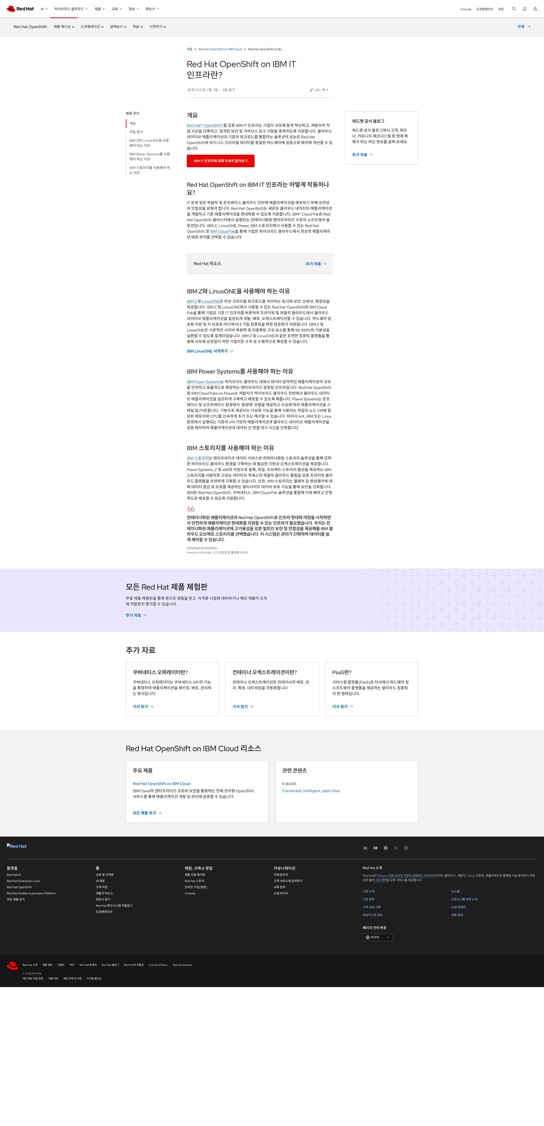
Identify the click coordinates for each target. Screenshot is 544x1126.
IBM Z (192, 301)
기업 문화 (368, 899)
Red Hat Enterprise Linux (23, 881)
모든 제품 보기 (144, 813)
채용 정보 (457, 915)
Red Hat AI (14, 875)
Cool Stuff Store (158, 965)
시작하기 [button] (155, 26)
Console (465, 9)
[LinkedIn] (365, 849)
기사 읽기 (140, 706)
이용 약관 (53, 978)
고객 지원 (102, 887)
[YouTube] (375, 849)
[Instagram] (406, 849)
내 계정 (100, 881)
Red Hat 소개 (30, 965)
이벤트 (61, 965)
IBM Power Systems (203, 381)
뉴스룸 (455, 891)
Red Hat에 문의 (88, 965)
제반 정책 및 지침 (72, 978)
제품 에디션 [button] (62, 26)
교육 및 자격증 (105, 875)
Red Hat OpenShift (30, 26)
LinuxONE (211, 301)
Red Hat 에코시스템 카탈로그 (114, 906)
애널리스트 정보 (373, 915)
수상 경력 (381, 880)
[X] (395, 849)
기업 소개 (368, 891)
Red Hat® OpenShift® (205, 125)
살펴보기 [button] (116, 26)
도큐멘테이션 (484, 9)
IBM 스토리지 (198, 458)
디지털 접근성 (94, 978)
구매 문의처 (281, 875)
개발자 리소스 (104, 893)
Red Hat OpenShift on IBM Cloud (220, 49)
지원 (501, 9)
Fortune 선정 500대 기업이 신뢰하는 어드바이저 (407, 876)
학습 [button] (136, 26)
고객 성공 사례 (372, 907)
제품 (190, 49)
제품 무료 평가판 (195, 875)
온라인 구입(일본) (196, 887)
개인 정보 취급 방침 (33, 978)
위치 (72, 965)
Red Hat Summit (182, 965)
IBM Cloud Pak (222, 231)
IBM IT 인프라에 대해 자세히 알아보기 (221, 161)
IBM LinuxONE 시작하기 (207, 351)
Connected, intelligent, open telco (311, 790)
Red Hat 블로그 (110, 965)
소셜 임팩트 (458, 907)
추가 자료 (313, 263)
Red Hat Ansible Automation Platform (31, 893)
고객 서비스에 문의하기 (288, 881)
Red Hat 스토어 (194, 881)
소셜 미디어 (281, 893)
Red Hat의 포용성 (134, 965)
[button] (319, 90)
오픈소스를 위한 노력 (464, 899)
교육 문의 (279, 887)
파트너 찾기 (103, 899)
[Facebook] (385, 849)
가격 (520, 26)
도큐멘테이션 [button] (90, 26)
